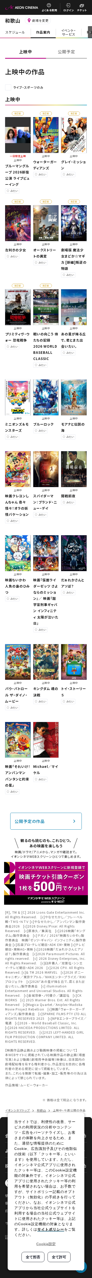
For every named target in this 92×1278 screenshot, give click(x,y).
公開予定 (66, 51)
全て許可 (59, 1257)
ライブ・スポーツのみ (28, 87)
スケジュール (15, 32)
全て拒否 (33, 1257)
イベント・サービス (68, 32)
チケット (82, 10)
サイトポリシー (50, 1229)
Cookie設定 (46, 1244)
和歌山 (12, 20)
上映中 (25, 51)
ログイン (68, 10)
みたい (14, 190)
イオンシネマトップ (17, 1110)
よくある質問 (49, 10)
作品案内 (43, 32)
